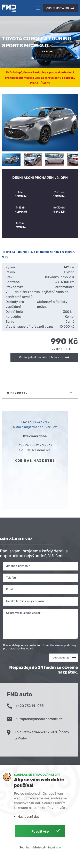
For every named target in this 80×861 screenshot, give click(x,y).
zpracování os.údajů (20, 648)
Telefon (11, 577)
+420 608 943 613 (35, 422)
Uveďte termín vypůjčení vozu (25, 600)
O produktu (17, 392)
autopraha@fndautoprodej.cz (39, 719)
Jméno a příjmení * (18, 565)
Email (9, 589)
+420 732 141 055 (30, 706)
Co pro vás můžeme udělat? (23, 612)
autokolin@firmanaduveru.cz (35, 427)
